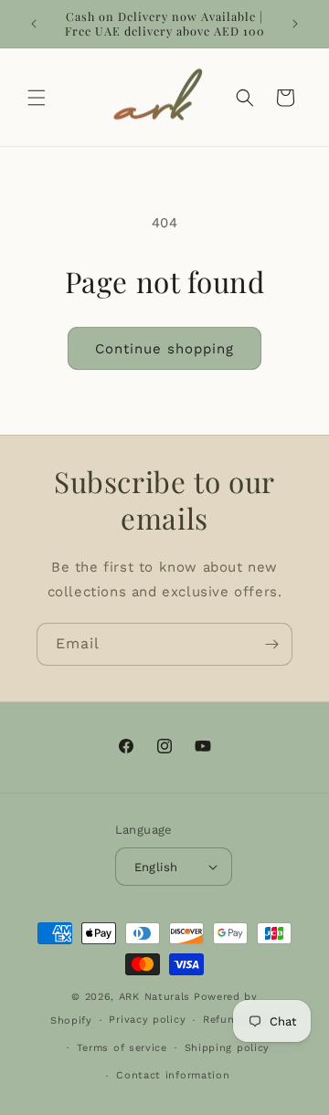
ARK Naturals (154, 997)
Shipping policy (228, 1048)
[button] (36, 98)
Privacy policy (147, 1020)
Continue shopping (164, 349)
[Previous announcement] (34, 24)
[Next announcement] (295, 24)
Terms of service (122, 1048)
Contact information (172, 1075)
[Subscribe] (271, 644)
